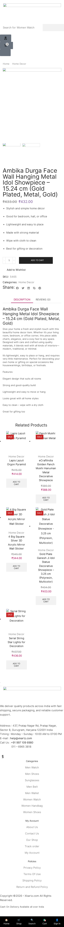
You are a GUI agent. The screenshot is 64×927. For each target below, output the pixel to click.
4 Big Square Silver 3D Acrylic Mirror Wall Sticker (16, 542)
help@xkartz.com (21, 738)
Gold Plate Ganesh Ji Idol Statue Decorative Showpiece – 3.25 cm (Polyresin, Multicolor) (46, 567)
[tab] (22, 299)
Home (6, 63)
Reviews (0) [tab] (43, 299)
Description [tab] (22, 299)
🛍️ (44, 921)
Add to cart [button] (16, 483)
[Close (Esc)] (0, 682)
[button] (5, 38)
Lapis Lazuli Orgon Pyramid (16, 462)
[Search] (53, 27)
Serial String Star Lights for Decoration (16, 642)
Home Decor (19, 63)
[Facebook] (3, 756)
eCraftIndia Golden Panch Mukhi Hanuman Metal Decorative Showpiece (46, 470)
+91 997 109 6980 (23, 742)
